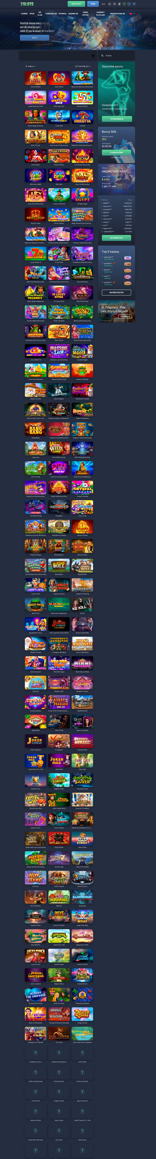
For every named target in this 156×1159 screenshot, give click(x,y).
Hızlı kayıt (76, 4)
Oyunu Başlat (117, 119)
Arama (108, 55)
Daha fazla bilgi (116, 157)
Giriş (93, 4)
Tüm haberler (125, 316)
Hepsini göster (116, 292)
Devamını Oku (116, 238)
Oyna (35, 84)
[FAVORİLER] (93, 55)
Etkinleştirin (116, 153)
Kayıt (34, 38)
